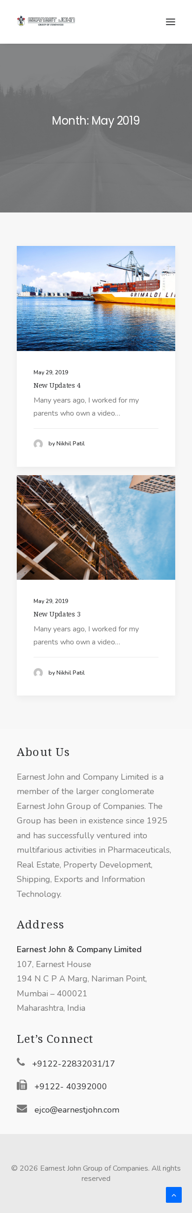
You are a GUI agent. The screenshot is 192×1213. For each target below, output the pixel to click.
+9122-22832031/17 (73, 1063)
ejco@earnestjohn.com (76, 1109)
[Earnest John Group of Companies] (52, 22)
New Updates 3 (57, 614)
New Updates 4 (57, 385)
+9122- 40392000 (70, 1086)
